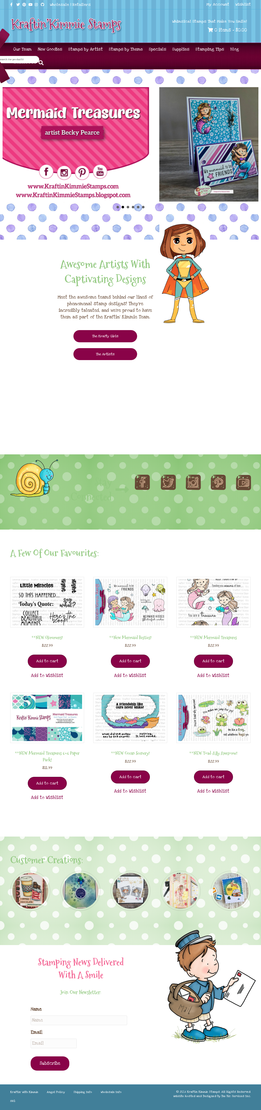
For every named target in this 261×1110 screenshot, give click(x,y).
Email (37, 1032)
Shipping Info (82, 1092)
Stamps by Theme (126, 49)
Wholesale (59, 4)
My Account (217, 4)
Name (36, 1009)
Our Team (22, 49)
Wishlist (243, 4)
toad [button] (133, 207)
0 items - (230, 30)
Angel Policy (56, 1092)
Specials (157, 49)
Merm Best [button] (138, 207)
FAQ (12, 1101)
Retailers (81, 4)
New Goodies (50, 49)
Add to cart (47, 661)
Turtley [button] (128, 207)
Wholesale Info (111, 1092)
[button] (47, 675)
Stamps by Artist (85, 49)
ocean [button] (143, 207)
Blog (234, 49)
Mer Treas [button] (123, 207)
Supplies (180, 49)
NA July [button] (117, 207)
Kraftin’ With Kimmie (24, 1092)
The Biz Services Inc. (236, 1096)
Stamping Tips (209, 49)
